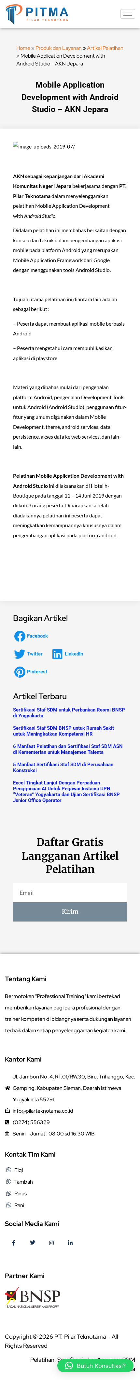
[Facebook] (14, 1243)
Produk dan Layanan (58, 48)
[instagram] (51, 1243)
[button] (33, 636)
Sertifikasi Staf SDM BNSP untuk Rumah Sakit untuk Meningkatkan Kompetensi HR (63, 731)
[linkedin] (70, 1243)
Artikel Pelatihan (105, 48)
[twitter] (32, 1243)
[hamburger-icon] (127, 14)
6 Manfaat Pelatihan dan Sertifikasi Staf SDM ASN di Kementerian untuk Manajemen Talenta (68, 749)
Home (23, 48)
